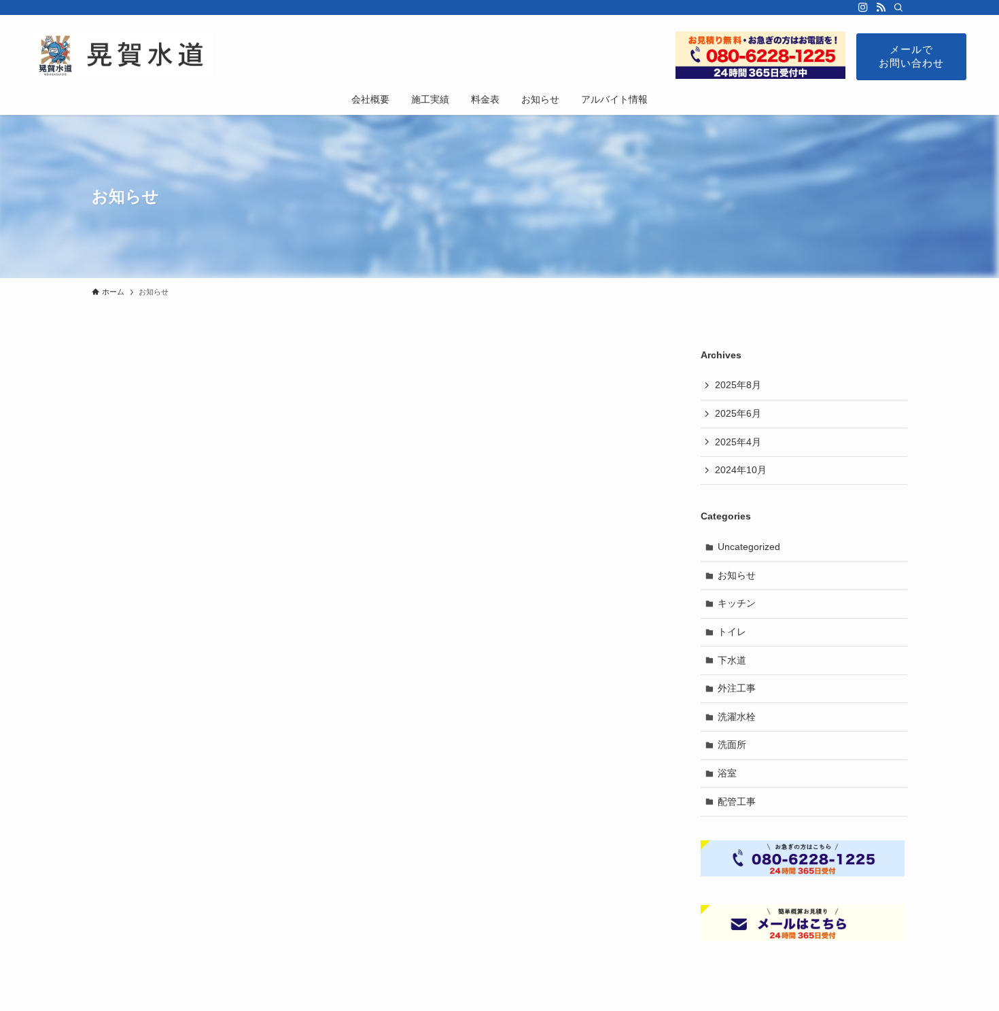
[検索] (898, 7)
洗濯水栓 (737, 716)
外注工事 (737, 688)
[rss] (881, 7)
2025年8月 (738, 384)
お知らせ (737, 575)
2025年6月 (738, 413)
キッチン (737, 603)
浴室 (727, 773)
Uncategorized (749, 546)
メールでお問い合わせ (911, 56)
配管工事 (737, 801)
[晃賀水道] (123, 55)
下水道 (732, 660)
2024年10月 (741, 469)
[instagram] (863, 7)
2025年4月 (738, 441)
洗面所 (732, 744)
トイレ (732, 631)
